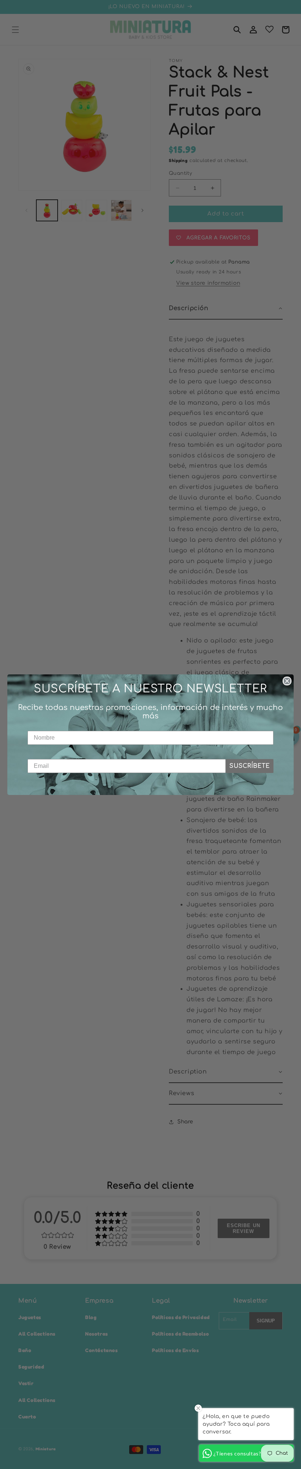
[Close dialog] (287, 681)
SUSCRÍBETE (249, 766)
